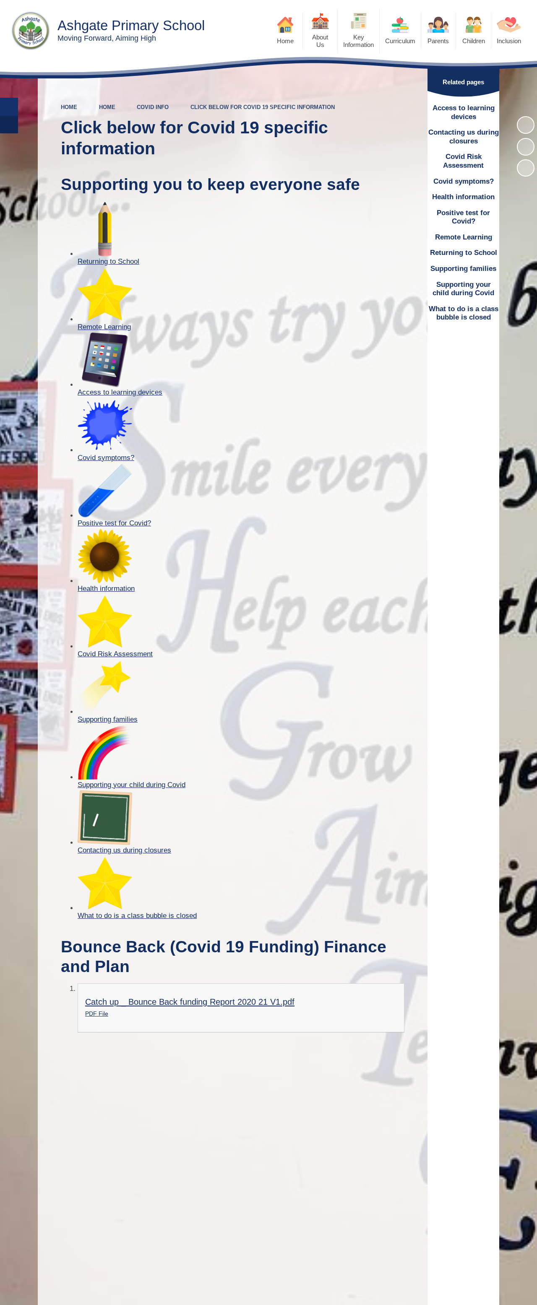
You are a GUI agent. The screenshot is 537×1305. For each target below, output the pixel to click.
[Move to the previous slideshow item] (525, 147)
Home (69, 107)
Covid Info (153, 107)
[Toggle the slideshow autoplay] (525, 125)
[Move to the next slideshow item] (525, 168)
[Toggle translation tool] (9, 125)
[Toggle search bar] (9, 107)
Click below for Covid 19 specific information (262, 107)
